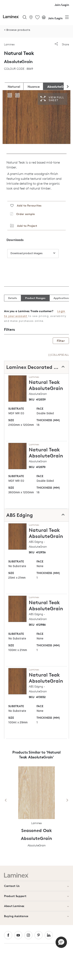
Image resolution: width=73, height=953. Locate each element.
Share (65, 44)
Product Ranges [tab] (35, 298)
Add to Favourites (27, 205)
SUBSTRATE (16, 408)
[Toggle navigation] (67, 18)
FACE (39, 408)
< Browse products (17, 30)
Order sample (24, 214)
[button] (61, 942)
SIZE (11, 420)
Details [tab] (12, 298)
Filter (61, 341)
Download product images (27, 253)
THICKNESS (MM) (48, 420)
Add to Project (25, 225)
